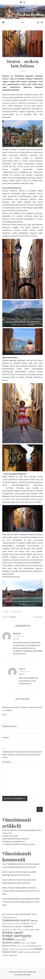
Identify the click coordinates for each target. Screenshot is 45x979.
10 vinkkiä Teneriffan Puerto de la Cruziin (18, 844)
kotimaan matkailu (28, 929)
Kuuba (23, 940)
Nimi (4, 715)
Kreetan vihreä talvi (10, 836)
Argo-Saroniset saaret (23, 914)
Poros (16, 949)
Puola (31, 949)
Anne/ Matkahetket (9, 864)
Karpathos (18, 926)
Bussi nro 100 (37, 97)
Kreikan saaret (12, 932)
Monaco (20, 166)
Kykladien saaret (11, 942)
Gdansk (4, 923)
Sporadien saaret (29, 952)
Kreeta (37, 930)
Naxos (19, 946)
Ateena (34, 914)
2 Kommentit (38, 617)
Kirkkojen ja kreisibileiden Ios (13, 841)
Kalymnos (33, 923)
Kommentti (6, 762)
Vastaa (16, 639)
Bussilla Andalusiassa (9, 917)
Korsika (19, 929)
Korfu (14, 930)
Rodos (20, 952)
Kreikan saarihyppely (16, 935)
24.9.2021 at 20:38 (18, 636)
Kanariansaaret (8, 926)
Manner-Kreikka (9, 945)
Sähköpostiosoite (9, 726)
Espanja (34, 920)
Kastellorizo (28, 926)
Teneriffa (5, 955)
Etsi (39, 809)
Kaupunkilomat (7, 929)
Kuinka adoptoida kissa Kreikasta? (15, 838)
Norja (24, 946)
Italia (17, 923)
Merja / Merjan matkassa (12, 887)
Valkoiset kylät (13, 955)
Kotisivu (5, 737)
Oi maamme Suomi (34, 946)
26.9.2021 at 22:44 (24, 671)
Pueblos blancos (24, 949)
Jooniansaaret (24, 924)
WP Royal (27, 975)
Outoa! (11, 949)
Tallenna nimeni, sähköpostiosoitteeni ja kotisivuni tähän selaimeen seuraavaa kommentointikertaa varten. (22, 754)
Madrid (33, 943)
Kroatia (17, 940)
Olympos (5, 949)
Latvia (22, 943)
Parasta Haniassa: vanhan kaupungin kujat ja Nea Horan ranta (20, 890)
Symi (38, 952)
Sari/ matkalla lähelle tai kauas (14, 898)
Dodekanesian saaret (15, 920)
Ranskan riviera (17, 612)
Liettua (28, 943)
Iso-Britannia (11, 923)
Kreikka (8, 939)
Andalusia (10, 914)
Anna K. (13, 617)
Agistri (4, 914)
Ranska (6, 612)
